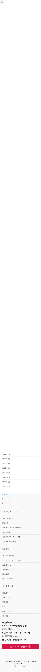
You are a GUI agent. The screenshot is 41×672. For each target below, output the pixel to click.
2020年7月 (6, 482)
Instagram (7, 503)
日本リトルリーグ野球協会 (11, 528)
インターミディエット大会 (11, 560)
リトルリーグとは (8, 518)
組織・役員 (6, 611)
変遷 (3, 607)
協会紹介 (5, 593)
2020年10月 (6, 468)
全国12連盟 (6, 532)
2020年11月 (6, 463)
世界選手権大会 (7, 569)
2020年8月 (6, 477)
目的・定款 (6, 597)
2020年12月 (6, 459)
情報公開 (5, 616)
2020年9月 (6, 473)
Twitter (6, 495)
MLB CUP (5, 574)
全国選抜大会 (7, 565)
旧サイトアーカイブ (20, 666)
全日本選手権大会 (8, 556)
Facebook (7, 499)
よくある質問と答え (9, 541)
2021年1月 (6, 454)
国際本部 (5, 523)
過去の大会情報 (7, 579)
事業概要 (5, 602)
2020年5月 (6, 486)
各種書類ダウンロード (10, 537)
